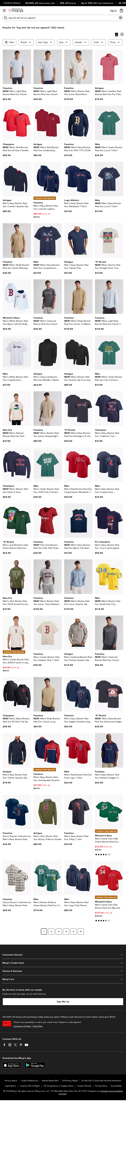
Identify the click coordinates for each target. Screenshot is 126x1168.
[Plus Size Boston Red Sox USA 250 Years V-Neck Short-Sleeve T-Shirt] (47, 520)
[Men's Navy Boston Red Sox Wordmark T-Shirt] (78, 179)
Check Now (37, 1026)
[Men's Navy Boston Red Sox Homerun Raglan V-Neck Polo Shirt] (109, 750)
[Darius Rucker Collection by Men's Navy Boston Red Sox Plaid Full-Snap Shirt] (17, 878)
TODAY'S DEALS (11, 3)
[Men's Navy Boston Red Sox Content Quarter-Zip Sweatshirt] (17, 179)
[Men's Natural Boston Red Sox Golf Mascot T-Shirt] (17, 408)
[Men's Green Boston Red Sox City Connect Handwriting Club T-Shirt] (109, 352)
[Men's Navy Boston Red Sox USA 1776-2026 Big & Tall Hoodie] (78, 123)
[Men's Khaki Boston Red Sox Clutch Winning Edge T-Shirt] (17, 240)
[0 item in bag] (121, 10)
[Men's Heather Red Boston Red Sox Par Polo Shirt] (109, 67)
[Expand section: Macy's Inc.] (63, 979)
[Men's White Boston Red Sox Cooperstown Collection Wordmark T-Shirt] (17, 352)
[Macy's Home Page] (15, 10)
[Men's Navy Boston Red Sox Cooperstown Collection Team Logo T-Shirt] (109, 464)
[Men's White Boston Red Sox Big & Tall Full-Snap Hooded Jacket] (17, 296)
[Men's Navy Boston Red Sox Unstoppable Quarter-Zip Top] (47, 750)
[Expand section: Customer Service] (63, 955)
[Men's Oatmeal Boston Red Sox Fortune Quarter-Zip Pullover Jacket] (78, 633)
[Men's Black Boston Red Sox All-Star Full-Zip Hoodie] (17, 694)
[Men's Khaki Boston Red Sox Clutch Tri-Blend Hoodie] (78, 296)
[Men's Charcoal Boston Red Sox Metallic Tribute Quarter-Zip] (47, 352)
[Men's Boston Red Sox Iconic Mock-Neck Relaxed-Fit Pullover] (78, 67)
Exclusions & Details (22, 1026)
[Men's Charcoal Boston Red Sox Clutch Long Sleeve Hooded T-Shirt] (109, 633)
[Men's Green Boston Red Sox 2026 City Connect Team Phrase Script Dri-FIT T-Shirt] (47, 464)
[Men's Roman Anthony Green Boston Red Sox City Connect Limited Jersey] (47, 878)
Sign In (113, 10)
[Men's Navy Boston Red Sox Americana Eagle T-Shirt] (109, 694)
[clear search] (120, 18)
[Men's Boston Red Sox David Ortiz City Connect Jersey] (109, 576)
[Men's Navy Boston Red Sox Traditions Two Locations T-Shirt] (109, 408)
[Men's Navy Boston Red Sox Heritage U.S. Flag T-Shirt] (78, 408)
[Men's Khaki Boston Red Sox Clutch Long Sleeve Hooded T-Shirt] (47, 694)
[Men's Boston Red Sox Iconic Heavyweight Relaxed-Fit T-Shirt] (47, 408)
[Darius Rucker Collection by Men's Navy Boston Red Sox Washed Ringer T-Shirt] (17, 812)
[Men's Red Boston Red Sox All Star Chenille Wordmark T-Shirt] (17, 123)
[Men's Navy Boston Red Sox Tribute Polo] (78, 240)
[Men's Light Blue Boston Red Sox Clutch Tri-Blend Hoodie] (109, 296)
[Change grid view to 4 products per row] (116, 35)
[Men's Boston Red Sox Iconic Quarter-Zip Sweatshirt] (78, 576)
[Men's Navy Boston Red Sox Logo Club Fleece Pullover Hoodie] (78, 878)
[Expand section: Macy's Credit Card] (63, 963)
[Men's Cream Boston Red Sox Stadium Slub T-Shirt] (47, 633)
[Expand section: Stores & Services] (63, 971)
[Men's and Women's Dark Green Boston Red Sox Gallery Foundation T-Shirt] (17, 520)
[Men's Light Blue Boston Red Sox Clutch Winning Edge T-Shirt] (47, 67)
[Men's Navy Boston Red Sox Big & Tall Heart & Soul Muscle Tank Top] (78, 520)
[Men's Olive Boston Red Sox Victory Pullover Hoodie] (47, 812)
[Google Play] (35, 1065)
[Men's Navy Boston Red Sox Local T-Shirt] (109, 179)
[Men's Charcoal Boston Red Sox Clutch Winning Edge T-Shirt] (47, 296)
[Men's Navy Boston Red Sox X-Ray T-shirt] (78, 812)
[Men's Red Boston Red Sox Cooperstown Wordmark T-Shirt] (78, 464)
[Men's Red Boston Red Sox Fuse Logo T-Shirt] (78, 750)
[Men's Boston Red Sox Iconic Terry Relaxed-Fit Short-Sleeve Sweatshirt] (47, 576)
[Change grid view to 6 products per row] (122, 34)
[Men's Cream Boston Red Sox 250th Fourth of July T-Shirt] (17, 633)
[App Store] (11, 1065)
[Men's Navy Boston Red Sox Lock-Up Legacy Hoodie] (47, 179)
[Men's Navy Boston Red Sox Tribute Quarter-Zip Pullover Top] (17, 750)
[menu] (4, 10)
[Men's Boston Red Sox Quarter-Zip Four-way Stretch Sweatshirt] (78, 352)
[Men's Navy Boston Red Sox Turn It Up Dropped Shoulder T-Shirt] (109, 520)
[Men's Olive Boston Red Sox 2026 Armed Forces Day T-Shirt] (17, 576)
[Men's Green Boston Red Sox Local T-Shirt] (109, 123)
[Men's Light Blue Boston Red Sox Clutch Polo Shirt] (17, 67)
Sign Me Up (63, 1001)
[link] (17, 94)
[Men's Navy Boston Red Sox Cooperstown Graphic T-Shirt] (47, 240)
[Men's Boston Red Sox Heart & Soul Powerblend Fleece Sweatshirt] (17, 464)
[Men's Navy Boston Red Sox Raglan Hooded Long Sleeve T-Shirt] (78, 694)
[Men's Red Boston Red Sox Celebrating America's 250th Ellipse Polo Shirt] (47, 123)
